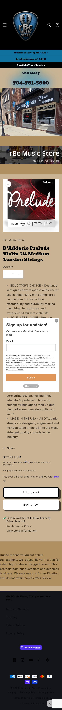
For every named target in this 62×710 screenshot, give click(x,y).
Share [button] (11, 448)
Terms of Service (17, 609)
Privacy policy (46, 692)
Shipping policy (43, 698)
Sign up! (31, 377)
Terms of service (23, 698)
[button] (5, 25)
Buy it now (31, 504)
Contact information (33, 703)
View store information (21, 530)
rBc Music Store (29, 688)
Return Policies (16, 625)
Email (9, 341)
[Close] (56, 321)
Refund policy (27, 692)
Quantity (8, 266)
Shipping (7, 470)
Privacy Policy (15, 633)
